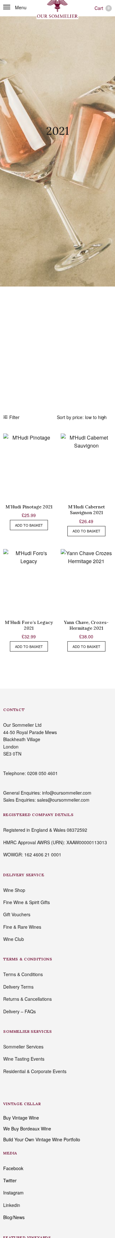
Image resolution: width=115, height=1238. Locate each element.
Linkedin (11, 1205)
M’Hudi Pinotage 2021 (28, 507)
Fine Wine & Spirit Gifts (26, 902)
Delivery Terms (18, 986)
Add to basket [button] (29, 525)
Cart (102, 8)
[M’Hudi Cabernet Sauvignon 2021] (86, 465)
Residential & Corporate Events (34, 1071)
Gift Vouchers (16, 914)
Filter (14, 417)
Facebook (13, 1168)
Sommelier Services (23, 1046)
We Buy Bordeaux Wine (27, 1128)
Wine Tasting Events (23, 1059)
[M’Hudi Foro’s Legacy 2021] (28, 581)
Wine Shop (14, 890)
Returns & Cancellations (27, 999)
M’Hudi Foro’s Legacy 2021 (29, 625)
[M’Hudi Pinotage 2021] (28, 465)
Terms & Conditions (23, 974)
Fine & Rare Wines (22, 927)
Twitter (10, 1180)
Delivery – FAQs (19, 1011)
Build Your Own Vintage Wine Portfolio (41, 1139)
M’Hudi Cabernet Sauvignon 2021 (86, 509)
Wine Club (13, 939)
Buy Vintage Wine (21, 1117)
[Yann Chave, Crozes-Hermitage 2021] (86, 581)
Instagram (13, 1192)
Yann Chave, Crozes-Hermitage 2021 (86, 625)
